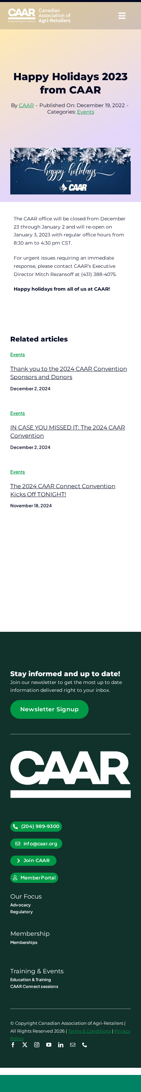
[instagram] (36, 1044)
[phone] (84, 1044)
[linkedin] (60, 1044)
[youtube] (48, 1044)
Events (85, 111)
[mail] (72, 1044)
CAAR (26, 105)
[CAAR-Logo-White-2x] (39, 11)
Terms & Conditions (89, 1031)
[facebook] (12, 1044)
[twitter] (24, 1044)
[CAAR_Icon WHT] (70, 753)
